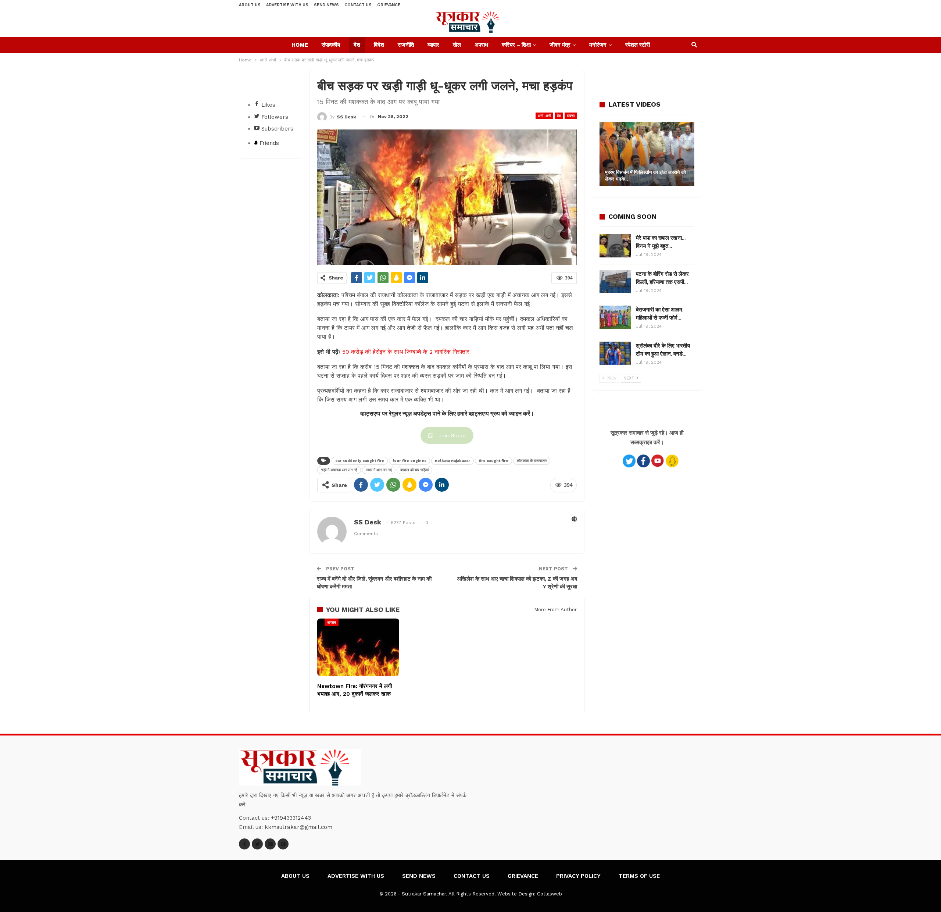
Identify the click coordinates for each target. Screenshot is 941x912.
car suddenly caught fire (359, 461)
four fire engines (409, 461)
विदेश (379, 45)
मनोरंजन (598, 45)
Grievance (388, 5)
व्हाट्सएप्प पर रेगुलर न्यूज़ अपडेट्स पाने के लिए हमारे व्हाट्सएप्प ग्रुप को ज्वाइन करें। (447, 414)
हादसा (571, 116)
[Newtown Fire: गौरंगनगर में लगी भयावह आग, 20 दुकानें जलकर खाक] (358, 647)
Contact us (358, 5)
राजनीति (406, 45)
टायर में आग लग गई (379, 470)
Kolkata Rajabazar (452, 461)
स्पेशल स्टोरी (637, 45)
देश (357, 45)
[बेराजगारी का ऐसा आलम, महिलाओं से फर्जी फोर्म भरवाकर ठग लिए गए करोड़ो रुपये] (615, 317)
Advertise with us (287, 5)
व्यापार (433, 45)
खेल (457, 45)
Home (299, 45)
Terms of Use (639, 876)
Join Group (452, 435)
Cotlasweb (549, 894)
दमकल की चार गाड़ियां (414, 470)
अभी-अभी (544, 116)
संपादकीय (331, 45)
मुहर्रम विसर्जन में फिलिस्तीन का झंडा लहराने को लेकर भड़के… (645, 176)
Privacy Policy (578, 876)
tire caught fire (493, 461)
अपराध (481, 45)
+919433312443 (291, 818)
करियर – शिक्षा (516, 45)
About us (250, 5)
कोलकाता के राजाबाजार (532, 461)
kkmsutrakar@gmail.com (298, 827)
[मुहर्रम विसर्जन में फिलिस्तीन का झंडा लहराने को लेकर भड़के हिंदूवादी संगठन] (647, 153)
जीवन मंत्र (560, 45)
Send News (326, 5)
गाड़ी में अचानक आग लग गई (339, 470)
